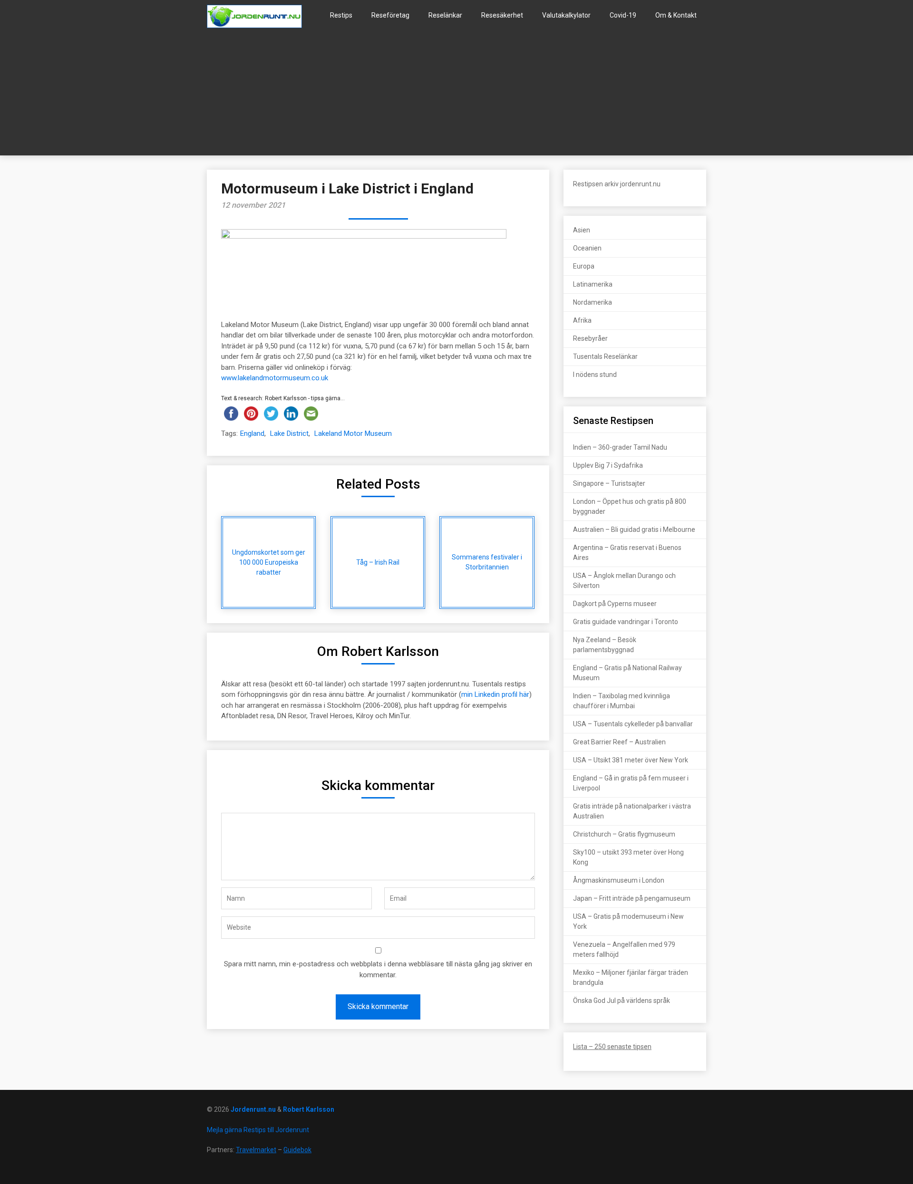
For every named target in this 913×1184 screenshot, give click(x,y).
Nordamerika (592, 302)
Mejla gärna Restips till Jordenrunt (258, 1130)
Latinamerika (592, 284)
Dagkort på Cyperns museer (615, 603)
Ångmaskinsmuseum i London (618, 880)
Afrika (582, 320)
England (252, 433)
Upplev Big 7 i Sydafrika (608, 465)
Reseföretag (390, 15)
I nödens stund (595, 374)
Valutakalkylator (566, 15)
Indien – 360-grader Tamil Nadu (620, 447)
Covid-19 (623, 15)
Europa (583, 266)
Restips (341, 15)
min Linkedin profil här (495, 694)
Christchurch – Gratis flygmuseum (624, 834)
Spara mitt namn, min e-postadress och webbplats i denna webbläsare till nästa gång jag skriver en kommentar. (378, 969)
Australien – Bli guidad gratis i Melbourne (634, 529)
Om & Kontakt (676, 15)
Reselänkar (445, 15)
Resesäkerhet (502, 15)
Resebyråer (590, 338)
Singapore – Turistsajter (609, 483)
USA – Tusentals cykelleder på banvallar (633, 724)
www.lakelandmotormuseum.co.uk (274, 378)
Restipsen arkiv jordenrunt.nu (616, 184)
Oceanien (587, 248)
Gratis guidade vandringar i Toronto (625, 622)
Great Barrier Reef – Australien (619, 742)
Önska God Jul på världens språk (621, 1000)
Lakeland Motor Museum (353, 433)
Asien (581, 230)
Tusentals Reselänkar (605, 356)
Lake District (289, 433)
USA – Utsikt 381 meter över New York (630, 760)
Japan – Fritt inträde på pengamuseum (631, 898)
